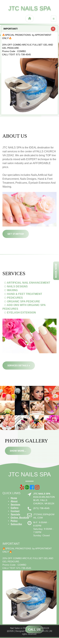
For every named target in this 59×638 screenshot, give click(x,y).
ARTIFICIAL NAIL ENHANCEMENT (28, 282)
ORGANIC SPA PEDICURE (23, 301)
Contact (15, 511)
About (14, 501)
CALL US (34, 629)
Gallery (15, 507)
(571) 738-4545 (41, 508)
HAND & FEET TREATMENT (24, 294)
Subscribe (16, 524)
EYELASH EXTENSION (21, 312)
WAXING (12, 290)
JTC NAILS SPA (29, 8)
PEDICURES (14, 297)
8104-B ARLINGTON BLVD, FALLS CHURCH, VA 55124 (44, 500)
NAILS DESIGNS (17, 286)
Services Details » (18, 365)
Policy (14, 520)
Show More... (18, 450)
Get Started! (15, 233)
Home (14, 498)
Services (15, 504)
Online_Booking (20, 517)
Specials (15, 514)
